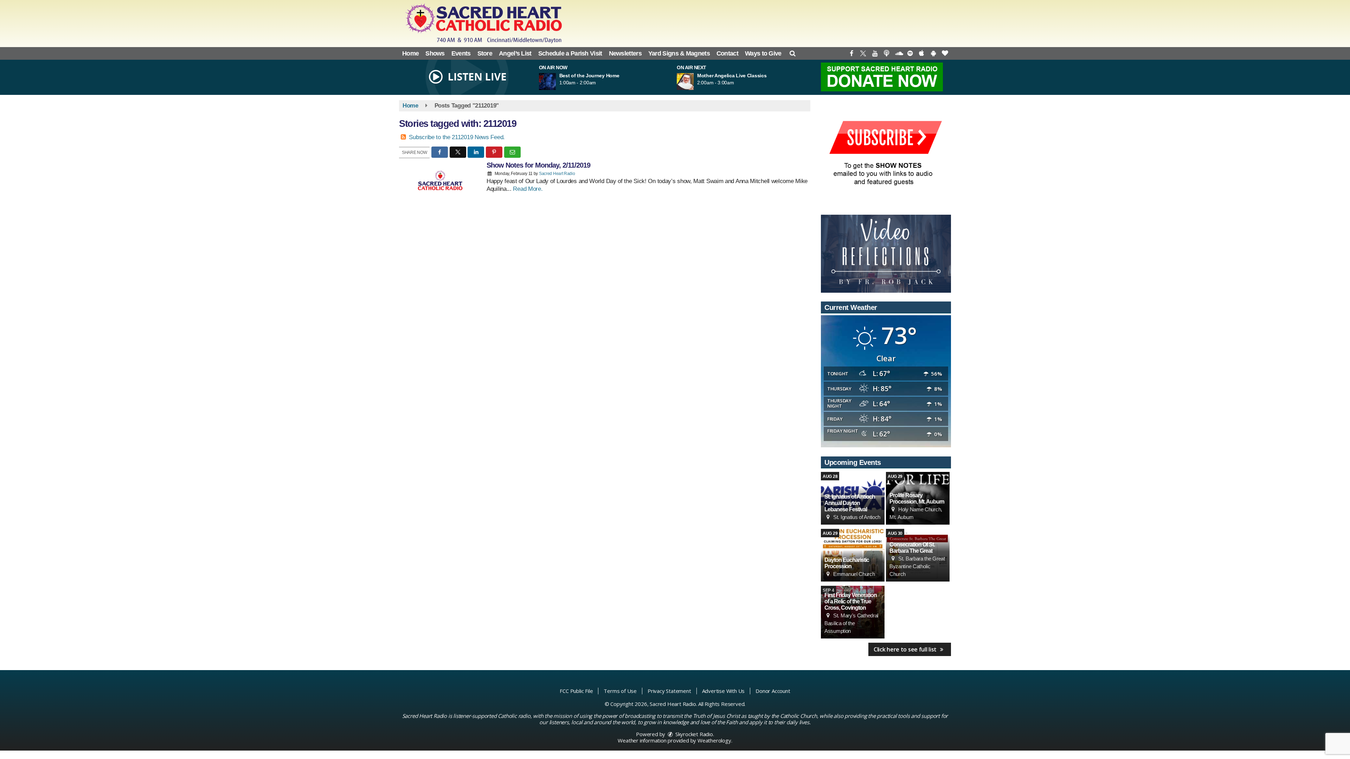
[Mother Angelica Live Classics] (693, 81)
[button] (792, 53)
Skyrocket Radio (693, 734)
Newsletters (625, 53)
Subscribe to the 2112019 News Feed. (457, 137)
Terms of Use (620, 690)
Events (461, 53)
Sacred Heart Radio (557, 173)
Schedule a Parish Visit (570, 53)
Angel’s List (515, 53)
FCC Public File (576, 690)
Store (485, 53)
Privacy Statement (669, 690)
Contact (727, 53)
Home (410, 53)
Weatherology (714, 740)
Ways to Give (763, 53)
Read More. (527, 189)
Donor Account (773, 690)
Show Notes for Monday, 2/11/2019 (538, 165)
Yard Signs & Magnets (679, 53)
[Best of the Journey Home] (555, 81)
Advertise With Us (723, 690)
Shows (435, 53)
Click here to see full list (906, 649)
